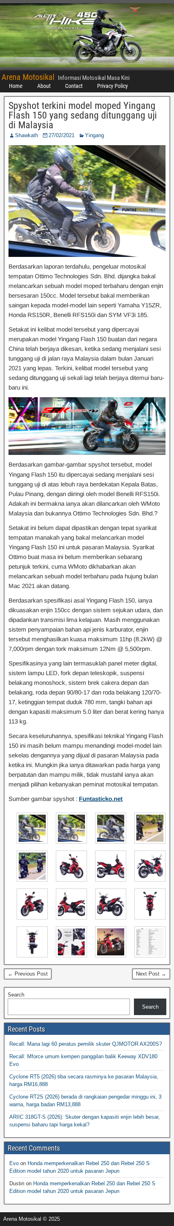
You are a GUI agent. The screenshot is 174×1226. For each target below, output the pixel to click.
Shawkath (26, 135)
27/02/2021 (61, 135)
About (44, 86)
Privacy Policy (112, 86)
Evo (14, 1163)
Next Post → (151, 974)
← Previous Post (28, 974)
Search (16, 995)
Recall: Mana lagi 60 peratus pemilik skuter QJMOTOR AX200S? (85, 1044)
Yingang (94, 135)
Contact (74, 86)
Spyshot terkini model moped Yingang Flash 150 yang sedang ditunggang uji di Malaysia (82, 115)
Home (16, 86)
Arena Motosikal (28, 77)
